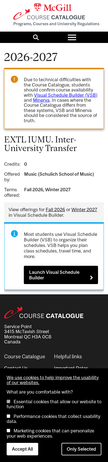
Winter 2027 (84, 209)
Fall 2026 (55, 209)
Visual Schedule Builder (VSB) (65, 95)
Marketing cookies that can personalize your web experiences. (50, 433)
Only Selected (81, 449)
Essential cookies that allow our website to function (54, 404)
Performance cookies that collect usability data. (53, 418)
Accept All (22, 449)
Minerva (41, 100)
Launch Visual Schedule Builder (54, 274)
